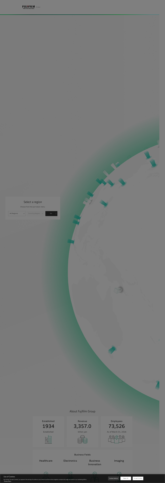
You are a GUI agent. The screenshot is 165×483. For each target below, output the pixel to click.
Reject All (125, 478)
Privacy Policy (7, 481)
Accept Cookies (138, 478)
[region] (82, 478)
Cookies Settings (113, 478)
